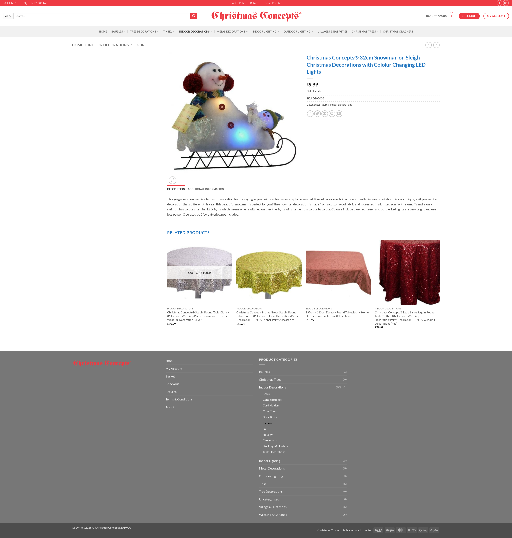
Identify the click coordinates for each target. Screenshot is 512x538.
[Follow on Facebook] (499, 3)
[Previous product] (436, 45)
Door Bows (270, 417)
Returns (254, 3)
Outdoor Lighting (297, 31)
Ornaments (270, 440)
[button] (273, 3)
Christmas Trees (364, 31)
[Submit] (193, 16)
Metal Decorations (231, 31)
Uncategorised (269, 499)
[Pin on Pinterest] (332, 113)
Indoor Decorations (194, 31)
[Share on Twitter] (317, 113)
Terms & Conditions (179, 399)
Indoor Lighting (264, 31)
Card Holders (271, 405)
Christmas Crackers (398, 31)
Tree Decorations (143, 31)
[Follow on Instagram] (506, 3)
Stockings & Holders (275, 446)
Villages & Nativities (332, 31)
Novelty (268, 434)
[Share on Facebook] (310, 113)
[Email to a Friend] (324, 113)
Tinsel (167, 31)
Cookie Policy (238, 3)
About (170, 407)
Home (103, 31)
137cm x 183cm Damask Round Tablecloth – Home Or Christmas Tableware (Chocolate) (337, 314)
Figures (141, 45)
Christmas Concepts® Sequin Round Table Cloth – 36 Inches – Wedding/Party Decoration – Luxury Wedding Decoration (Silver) (198, 316)
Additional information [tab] (206, 189)
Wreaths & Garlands (273, 514)
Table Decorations (274, 452)
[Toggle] (344, 387)
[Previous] (167, 288)
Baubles (117, 31)
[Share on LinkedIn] (339, 113)
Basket (170, 376)
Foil (265, 428)
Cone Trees (270, 411)
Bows (266, 393)
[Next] (440, 288)
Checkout (172, 384)
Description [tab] (176, 189)
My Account (174, 368)
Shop (169, 361)
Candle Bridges (272, 399)
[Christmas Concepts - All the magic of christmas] (256, 16)
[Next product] (428, 45)
